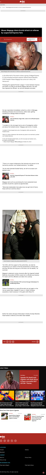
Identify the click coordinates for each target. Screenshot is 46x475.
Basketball (2, 452)
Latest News (2, 4)
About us (2, 457)
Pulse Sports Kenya (29, 465)
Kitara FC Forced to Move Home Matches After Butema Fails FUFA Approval (38, 418)
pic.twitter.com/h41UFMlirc (8, 140)
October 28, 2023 (27, 141)
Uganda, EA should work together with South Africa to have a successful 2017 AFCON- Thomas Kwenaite (29, 380)
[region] (23, 399)
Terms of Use (3, 459)
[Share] (39, 39)
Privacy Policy (28, 457)
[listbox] (23, 399)
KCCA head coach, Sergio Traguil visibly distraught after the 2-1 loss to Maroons (7, 404)
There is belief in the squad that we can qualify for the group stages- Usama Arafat (22, 404)
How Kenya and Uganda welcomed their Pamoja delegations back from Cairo (37, 404)
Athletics (27, 449)
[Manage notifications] (43, 473)
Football (3, 7)
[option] (7, 399)
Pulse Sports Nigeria (4, 465)
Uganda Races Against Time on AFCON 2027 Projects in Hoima (14, 417)
